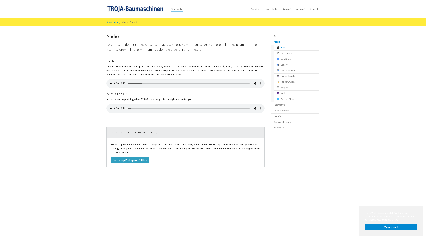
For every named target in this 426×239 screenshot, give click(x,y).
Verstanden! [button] (391, 227)
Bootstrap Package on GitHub (130, 160)
